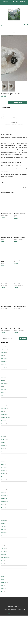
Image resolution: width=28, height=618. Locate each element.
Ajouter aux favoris (6, 107)
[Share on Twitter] (6, 118)
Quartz (19, 261)
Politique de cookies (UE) (16, 605)
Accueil (2, 29)
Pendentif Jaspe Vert (6, 213)
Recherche (23, 338)
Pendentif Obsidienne (6, 237)
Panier (16, 1)
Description (14, 122)
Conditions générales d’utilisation (14, 608)
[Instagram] (14, 600)
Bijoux (11, 29)
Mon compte (5, 1)
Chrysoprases (21, 239)
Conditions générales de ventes (10, 609)
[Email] (17, 600)
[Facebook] (18, 25)
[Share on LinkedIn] (12, 118)
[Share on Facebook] (2, 118)
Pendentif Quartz (18, 260)
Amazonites (17, 285)
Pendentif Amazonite (19, 283)
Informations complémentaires (14, 124)
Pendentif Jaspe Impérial (20, 306)
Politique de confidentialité (14, 606)
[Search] (22, 25)
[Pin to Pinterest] (9, 118)
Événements (22, 1)
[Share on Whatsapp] (15, 118)
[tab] (14, 122)
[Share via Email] (19, 118)
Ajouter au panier (17, 102)
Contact (14, 611)
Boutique (12, 1)
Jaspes (6, 215)
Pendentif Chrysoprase (19, 237)
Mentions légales (21, 609)
